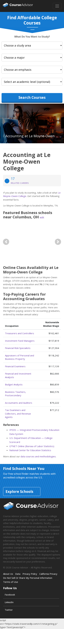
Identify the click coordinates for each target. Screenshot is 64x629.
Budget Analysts (14, 384)
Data (17, 573)
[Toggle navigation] (57, 6)
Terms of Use (10, 581)
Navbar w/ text (17, 6)
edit (42, 217)
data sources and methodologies (38, 456)
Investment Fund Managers (19, 340)
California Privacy (48, 573)
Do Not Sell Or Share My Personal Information (27, 577)
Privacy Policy (30, 573)
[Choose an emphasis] (32, 70)
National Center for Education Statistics (30, 450)
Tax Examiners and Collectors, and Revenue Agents (18, 413)
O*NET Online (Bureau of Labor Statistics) (31, 446)
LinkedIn (9, 602)
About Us (8, 573)
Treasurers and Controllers (19, 333)
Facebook (10, 594)
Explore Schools (19, 491)
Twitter (9, 609)
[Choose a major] (32, 57)
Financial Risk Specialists (17, 348)
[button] (6, 242)
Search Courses (32, 97)
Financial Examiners (15, 366)
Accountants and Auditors (18, 402)
